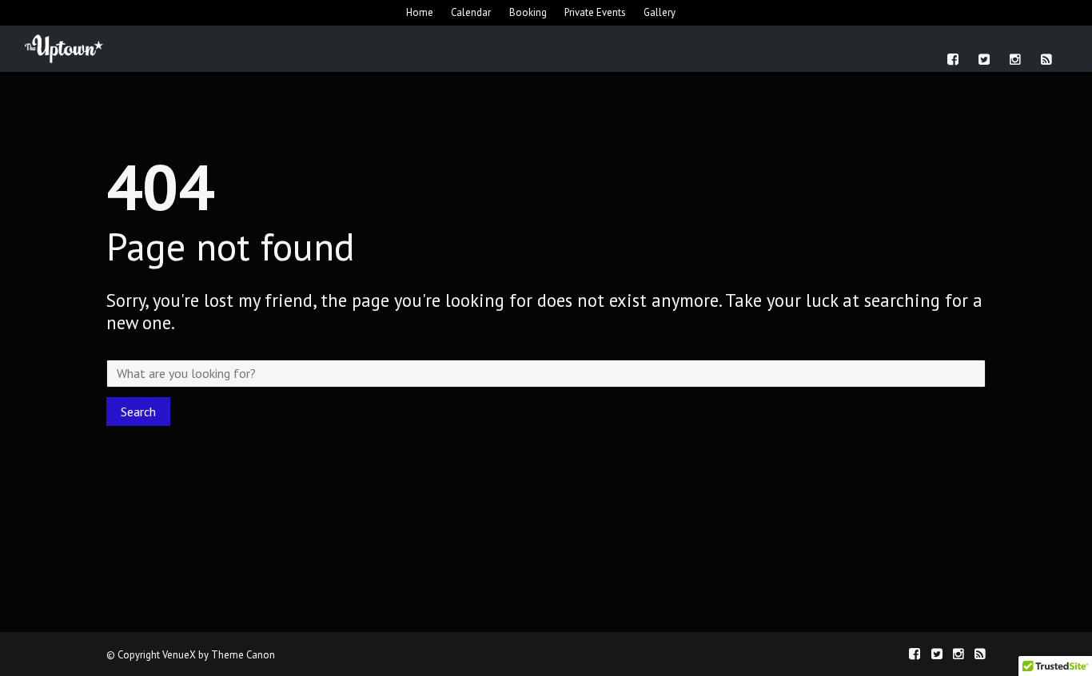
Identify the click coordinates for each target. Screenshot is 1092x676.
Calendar (471, 12)
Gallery (660, 12)
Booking (528, 12)
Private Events (595, 12)
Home (419, 12)
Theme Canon (243, 655)
